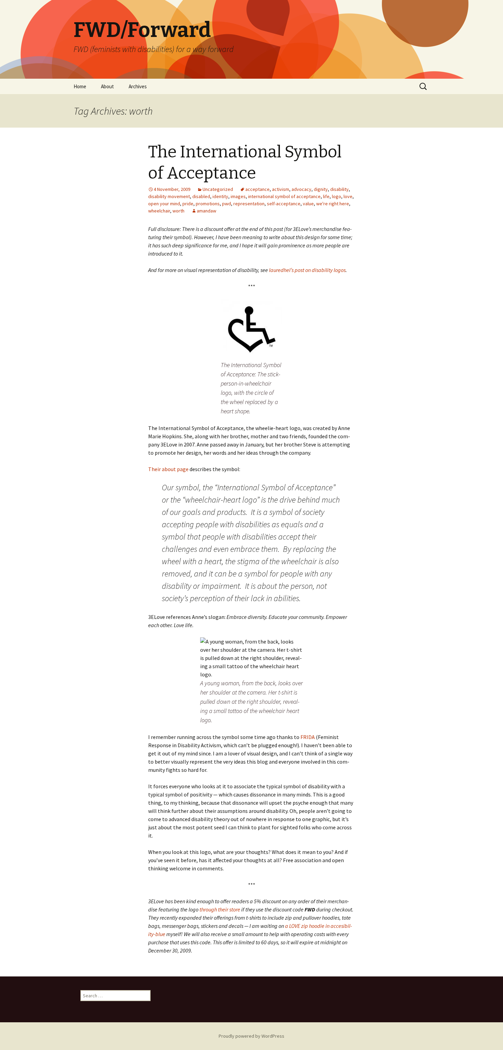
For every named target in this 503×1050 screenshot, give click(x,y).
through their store (219, 909)
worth (178, 211)
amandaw (206, 211)
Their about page (168, 469)
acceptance (257, 189)
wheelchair (159, 211)
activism (280, 189)
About (107, 86)
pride (187, 203)
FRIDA (307, 737)
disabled (201, 196)
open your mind (164, 203)
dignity (321, 189)
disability (339, 189)
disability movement (169, 196)
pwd (226, 203)
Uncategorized (218, 189)
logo (336, 196)
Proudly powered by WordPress (251, 1036)
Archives (138, 86)
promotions (208, 203)
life (326, 196)
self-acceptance (283, 203)
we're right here (332, 203)
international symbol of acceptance (284, 196)
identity (220, 196)
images (238, 196)
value (308, 203)
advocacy (301, 189)
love (348, 196)
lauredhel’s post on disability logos (307, 270)
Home (80, 86)
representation (249, 203)
